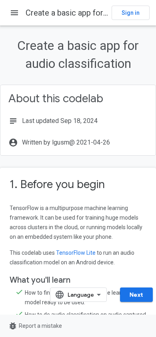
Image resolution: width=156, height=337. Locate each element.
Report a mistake (35, 326)
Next (136, 294)
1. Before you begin (57, 184)
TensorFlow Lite (76, 253)
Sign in (131, 13)
